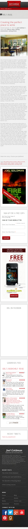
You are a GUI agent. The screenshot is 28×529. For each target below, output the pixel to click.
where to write (21, 161)
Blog (15, 495)
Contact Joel (17, 501)
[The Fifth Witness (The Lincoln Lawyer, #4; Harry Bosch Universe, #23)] (4, 417)
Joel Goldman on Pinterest (4, 518)
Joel (3, 498)
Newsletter (5, 504)
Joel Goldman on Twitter (10, 512)
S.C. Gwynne (7, 404)
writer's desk (14, 163)
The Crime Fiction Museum (10, 473)
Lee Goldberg (10, 389)
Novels (16, 498)
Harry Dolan (10, 373)
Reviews (16, 504)
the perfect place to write (10, 161)
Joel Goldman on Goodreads (10, 518)
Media (4, 501)
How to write (11, 29)
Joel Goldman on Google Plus (16, 512)
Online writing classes (9, 484)
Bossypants (9, 380)
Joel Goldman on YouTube (21, 512)
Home (4, 495)
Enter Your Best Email (9, 232)
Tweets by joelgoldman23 (8, 437)
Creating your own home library (11, 477)
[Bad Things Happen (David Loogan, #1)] (4, 376)
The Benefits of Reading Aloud (11, 481)
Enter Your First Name (8, 224)
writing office (11, 164)
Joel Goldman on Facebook (4, 512)
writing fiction (13, 31)
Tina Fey (9, 381)
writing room (18, 164)
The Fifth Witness (10, 413)
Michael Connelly (11, 414)
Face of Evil (9, 388)
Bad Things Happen (11, 372)
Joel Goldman (21, 28)
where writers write (6, 163)
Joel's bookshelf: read (13, 368)
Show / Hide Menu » (6, 8)
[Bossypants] (4, 383)
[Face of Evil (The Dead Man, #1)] (4, 390)
